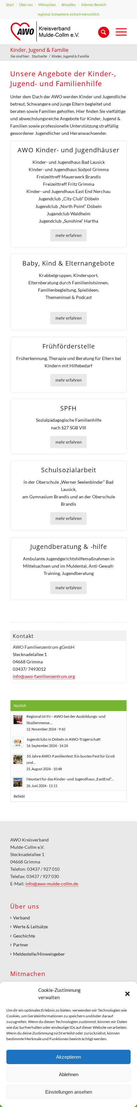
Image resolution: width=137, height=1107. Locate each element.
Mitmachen (47, 5)
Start (10, 5)
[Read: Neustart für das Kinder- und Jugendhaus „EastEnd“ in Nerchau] (18, 782)
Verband (21, 917)
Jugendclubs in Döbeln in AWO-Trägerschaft (63, 739)
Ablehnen (68, 1074)
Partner (20, 944)
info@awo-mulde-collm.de (51, 883)
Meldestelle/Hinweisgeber (39, 954)
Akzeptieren (68, 1057)
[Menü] (118, 31)
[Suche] (100, 31)
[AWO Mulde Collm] (56, 31)
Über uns (26, 5)
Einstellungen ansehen (68, 1092)
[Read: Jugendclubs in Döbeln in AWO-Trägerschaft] (18, 742)
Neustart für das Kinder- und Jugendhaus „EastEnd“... (70, 779)
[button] (127, 994)
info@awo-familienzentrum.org (44, 676)
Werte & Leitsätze (30, 926)
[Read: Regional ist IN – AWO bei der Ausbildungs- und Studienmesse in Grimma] (18, 719)
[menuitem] (10, 4)
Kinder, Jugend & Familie (39, 49)
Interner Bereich (93, 5)
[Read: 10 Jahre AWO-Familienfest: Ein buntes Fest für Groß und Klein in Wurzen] (18, 759)
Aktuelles (68, 5)
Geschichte (24, 935)
